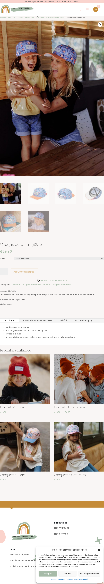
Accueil (3, 17)
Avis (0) (63, 320)
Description (9, 320)
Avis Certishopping (83, 320)
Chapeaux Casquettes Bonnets (51, 17)
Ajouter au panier (24, 271)
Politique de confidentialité (77, 579)
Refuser (67, 573)
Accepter (48, 573)
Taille (2, 259)
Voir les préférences (89, 573)
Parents (20, 17)
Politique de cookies (57, 579)
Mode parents (31, 17)
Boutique (11, 17)
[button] (99, 550)
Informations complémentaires (37, 320)
